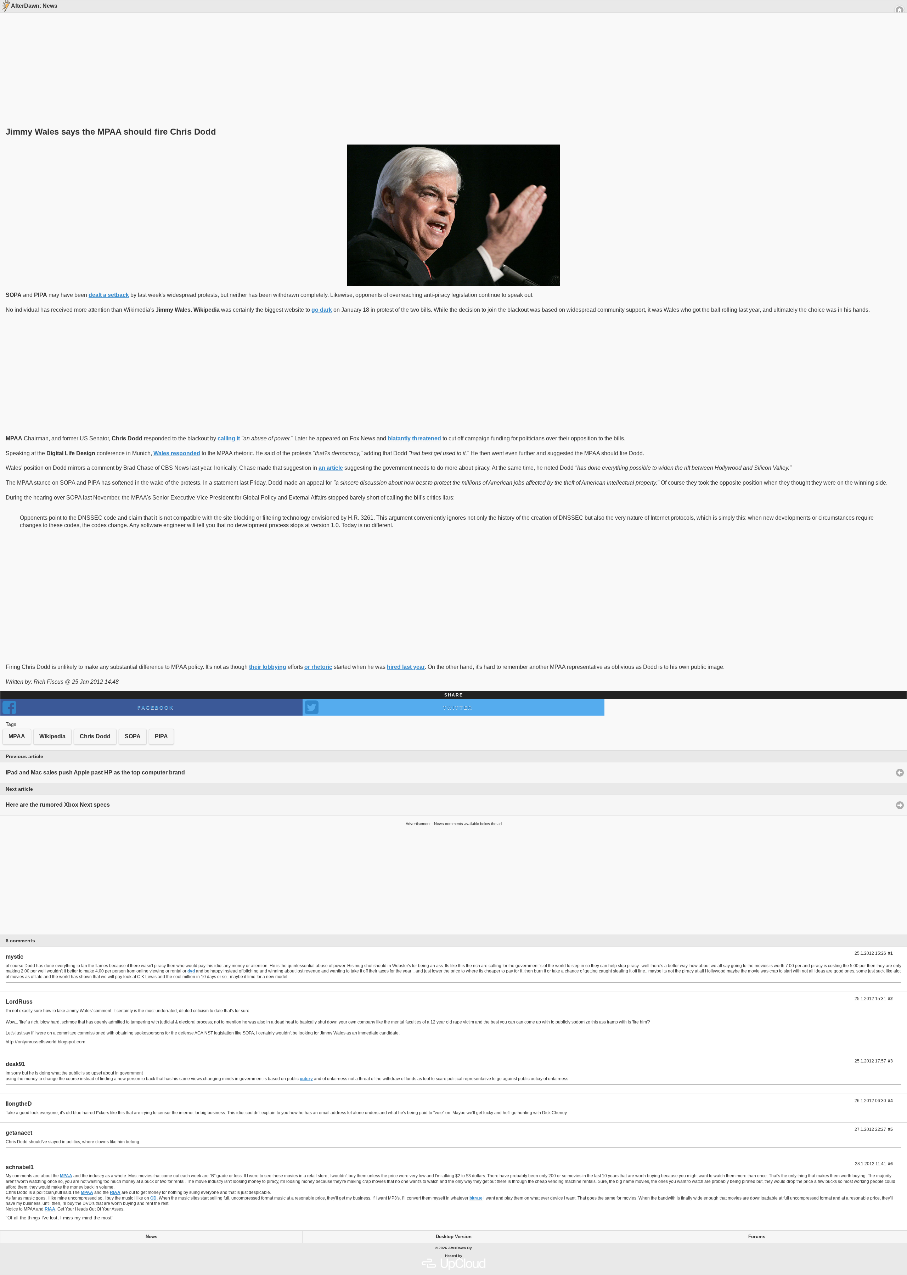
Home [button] (899, 10)
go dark (321, 310)
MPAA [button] (17, 736)
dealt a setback (109, 295)
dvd (191, 971)
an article (331, 468)
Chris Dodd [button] (95, 736)
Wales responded (176, 453)
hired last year (406, 667)
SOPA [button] (133, 736)
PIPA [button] (161, 736)
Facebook (155, 707)
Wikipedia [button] (52, 736)
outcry (306, 1078)
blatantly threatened (414, 438)
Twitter (458, 707)
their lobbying (267, 667)
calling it (229, 438)
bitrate (476, 1198)
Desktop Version (454, 1236)
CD (153, 1198)
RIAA (115, 1192)
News (151, 1236)
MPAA (66, 1175)
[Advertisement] (451, 57)
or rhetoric (318, 667)
